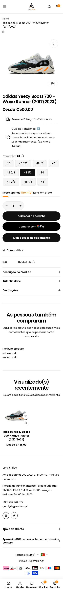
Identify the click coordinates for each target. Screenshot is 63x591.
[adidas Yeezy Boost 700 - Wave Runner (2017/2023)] (16, 414)
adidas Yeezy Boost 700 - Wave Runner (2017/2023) (16, 435)
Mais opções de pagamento (31, 238)
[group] (31, 63)
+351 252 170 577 (13, 502)
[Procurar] (49, 6)
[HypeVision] (32, 7)
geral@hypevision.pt (15, 506)
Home (6, 18)
